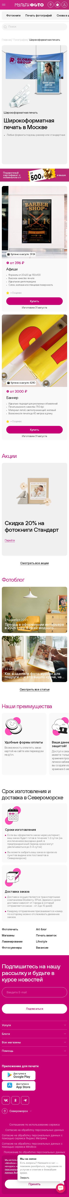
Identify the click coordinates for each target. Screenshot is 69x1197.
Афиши (12, 269)
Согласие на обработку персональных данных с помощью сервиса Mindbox (32, 1145)
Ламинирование (12, 941)
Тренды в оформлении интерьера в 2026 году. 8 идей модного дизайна (34, 627)
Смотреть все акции (34, 563)
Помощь (7, 1050)
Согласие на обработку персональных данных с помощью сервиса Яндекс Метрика (32, 1137)
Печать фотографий (38, 15)
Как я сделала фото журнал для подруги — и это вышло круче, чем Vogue (34, 676)
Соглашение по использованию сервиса (34, 1124)
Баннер (12, 397)
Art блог (41, 929)
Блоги (6, 1033)
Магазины (8, 935)
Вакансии (42, 947)
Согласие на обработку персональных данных (34, 1129)
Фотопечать (10, 929)
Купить (34, 301)
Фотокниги (13, 15)
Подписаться (34, 1008)
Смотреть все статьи (34, 689)
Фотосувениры (12, 947)
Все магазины (11, 1042)
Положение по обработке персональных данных (34, 1152)
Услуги (6, 1025)
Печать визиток (46, 935)
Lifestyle (41, 941)
